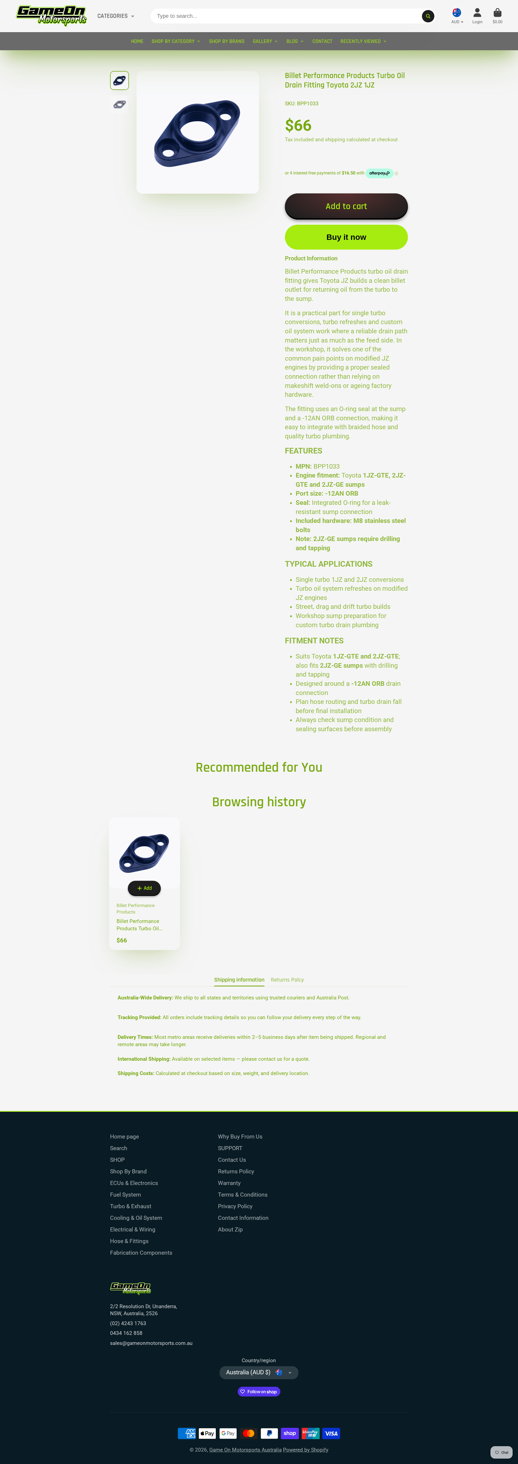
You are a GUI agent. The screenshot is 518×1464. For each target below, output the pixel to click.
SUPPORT (230, 1148)
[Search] (428, 16)
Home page (124, 1136)
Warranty (229, 1183)
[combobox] (293, 16)
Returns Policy (236, 1171)
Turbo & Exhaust (130, 1206)
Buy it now (346, 237)
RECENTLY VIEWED (360, 41)
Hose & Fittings (129, 1241)
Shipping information (239, 980)
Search (118, 1148)
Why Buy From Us (240, 1136)
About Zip (230, 1229)
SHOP (117, 1159)
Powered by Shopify (305, 1450)
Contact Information (243, 1217)
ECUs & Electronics (134, 1183)
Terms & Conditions (243, 1194)
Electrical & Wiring (132, 1229)
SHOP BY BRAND (226, 41)
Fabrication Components (141, 1252)
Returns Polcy (287, 980)
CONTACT (322, 41)
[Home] (51, 16)
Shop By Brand (128, 1171)
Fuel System (125, 1194)
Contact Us (232, 1159)
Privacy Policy (235, 1206)
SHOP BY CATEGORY (173, 41)
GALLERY (262, 41)
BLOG (292, 41)
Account (477, 16)
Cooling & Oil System (136, 1217)
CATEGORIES (112, 16)
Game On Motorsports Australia (245, 1450)
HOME (137, 41)
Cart (497, 16)
